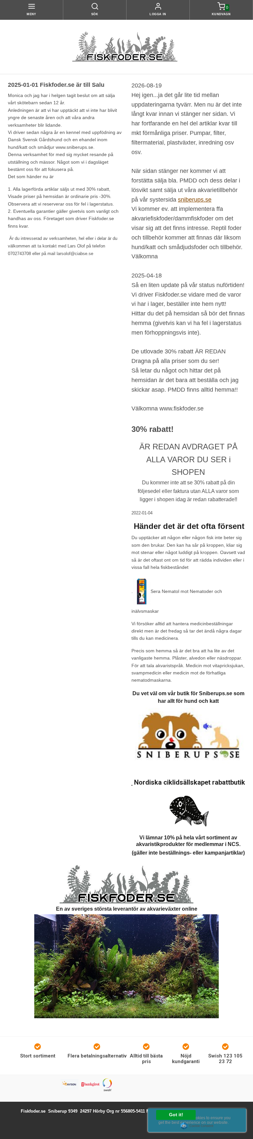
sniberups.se (194, 199)
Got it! (176, 1114)
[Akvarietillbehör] (126, 965)
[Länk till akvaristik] (126, 884)
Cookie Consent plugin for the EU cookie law (197, 1125)
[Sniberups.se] (188, 737)
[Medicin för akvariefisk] (142, 591)
